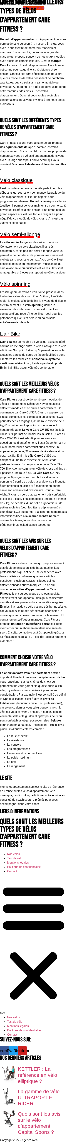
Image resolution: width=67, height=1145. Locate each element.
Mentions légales (18, 862)
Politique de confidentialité (24, 866)
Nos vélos (13, 854)
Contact (12, 871)
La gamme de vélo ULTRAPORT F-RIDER (39, 1097)
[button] (33, 944)
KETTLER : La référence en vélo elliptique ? (37, 1075)
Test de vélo (14, 858)
